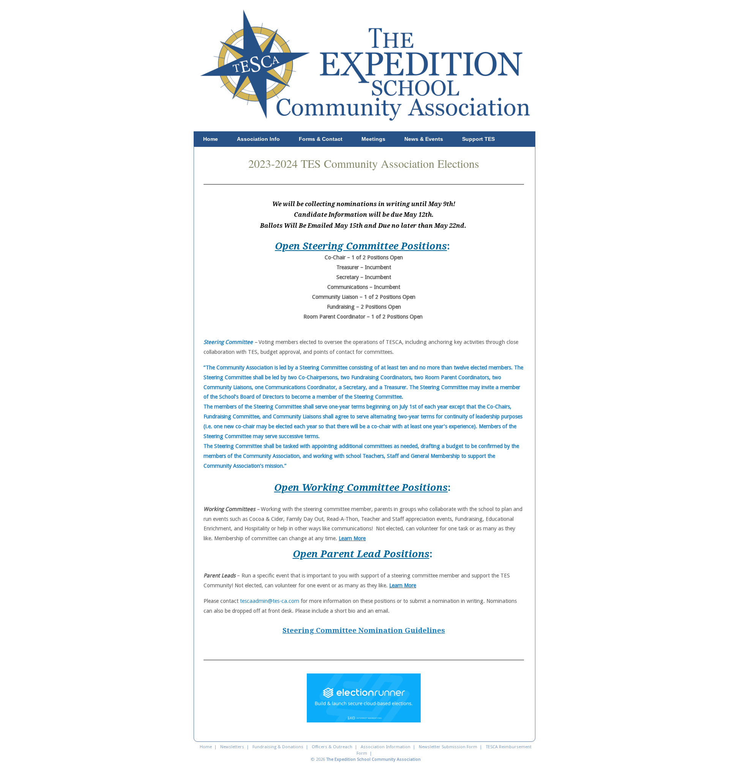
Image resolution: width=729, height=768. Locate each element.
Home (210, 139)
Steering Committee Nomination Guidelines (363, 630)
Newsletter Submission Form (448, 746)
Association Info (258, 139)
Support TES (478, 139)
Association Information (385, 746)
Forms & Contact (320, 139)
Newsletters (232, 746)
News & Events (423, 139)
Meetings (373, 139)
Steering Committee (228, 342)
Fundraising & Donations (277, 746)
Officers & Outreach (332, 746)
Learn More (352, 538)
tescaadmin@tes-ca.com (269, 601)
